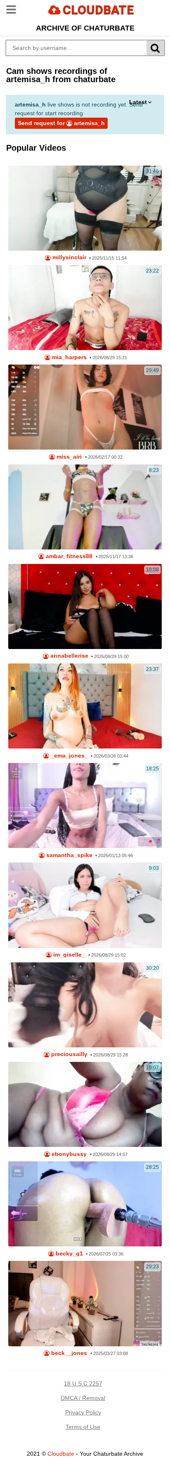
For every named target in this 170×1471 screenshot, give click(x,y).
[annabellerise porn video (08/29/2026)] (85, 606)
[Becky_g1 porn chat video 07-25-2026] (85, 1203)
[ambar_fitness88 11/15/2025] (85, 507)
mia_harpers (68, 357)
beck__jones (68, 1353)
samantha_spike (68, 855)
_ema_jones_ (68, 756)
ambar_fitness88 (68, 556)
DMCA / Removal (83, 1398)
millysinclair (68, 257)
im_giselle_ (68, 955)
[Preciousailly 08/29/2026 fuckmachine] (85, 1004)
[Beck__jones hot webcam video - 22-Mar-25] (85, 1303)
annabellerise (68, 656)
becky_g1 (68, 1254)
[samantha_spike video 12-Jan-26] (85, 805)
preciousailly (68, 1054)
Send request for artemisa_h (61, 123)
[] (155, 48)
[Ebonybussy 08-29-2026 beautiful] (85, 1104)
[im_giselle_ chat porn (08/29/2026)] (85, 905)
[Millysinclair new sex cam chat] (85, 208)
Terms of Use (83, 1427)
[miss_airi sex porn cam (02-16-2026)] (85, 407)
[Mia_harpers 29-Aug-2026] (85, 307)
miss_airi (68, 457)
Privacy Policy (83, 1412)
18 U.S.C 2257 (83, 1383)
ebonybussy (68, 1154)
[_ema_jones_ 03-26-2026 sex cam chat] (85, 706)
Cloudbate (60, 1453)
